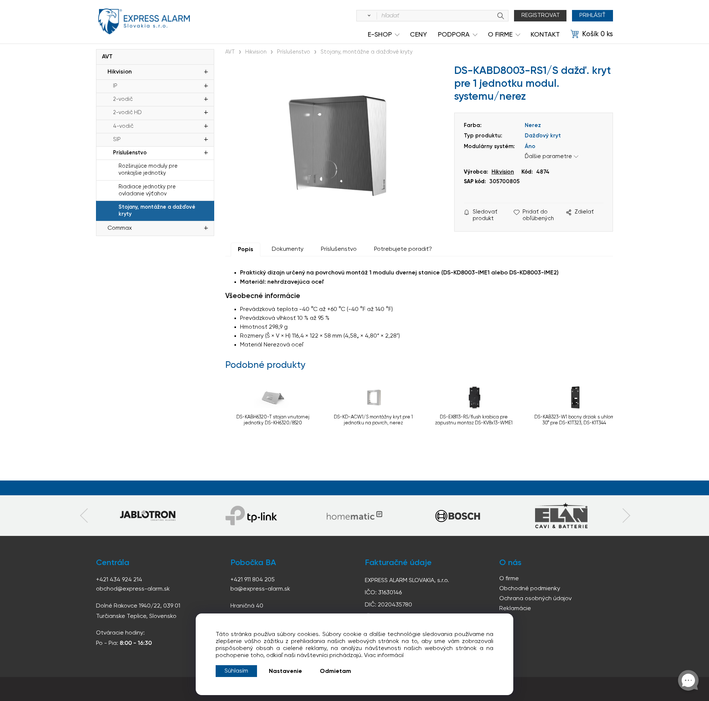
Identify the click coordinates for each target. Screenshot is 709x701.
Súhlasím (236, 671)
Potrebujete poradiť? (403, 249)
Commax (119, 228)
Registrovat (540, 15)
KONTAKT (545, 34)
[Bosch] (458, 516)
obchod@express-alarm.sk (133, 589)
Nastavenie (285, 671)
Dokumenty (288, 249)
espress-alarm (144, 21)
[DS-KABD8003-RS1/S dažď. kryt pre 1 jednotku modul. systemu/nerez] (336, 142)
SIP (117, 139)
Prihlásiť (592, 15)
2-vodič (123, 99)
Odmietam (335, 671)
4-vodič (123, 126)
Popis (245, 250)
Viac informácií (384, 656)
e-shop (380, 34)
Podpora (454, 34)
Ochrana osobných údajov (535, 599)
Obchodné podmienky (529, 589)
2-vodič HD (127, 112)
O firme (509, 579)
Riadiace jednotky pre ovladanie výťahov (147, 190)
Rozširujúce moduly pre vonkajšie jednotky (148, 170)
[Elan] (561, 516)
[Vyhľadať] (368, 16)
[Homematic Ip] (354, 516)
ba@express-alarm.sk (260, 589)
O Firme (500, 34)
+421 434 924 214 (119, 580)
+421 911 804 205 (252, 580)
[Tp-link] (147, 516)
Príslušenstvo (130, 152)
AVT (107, 57)
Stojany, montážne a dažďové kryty (157, 211)
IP (115, 86)
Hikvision (119, 72)
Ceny (418, 34)
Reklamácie (515, 609)
